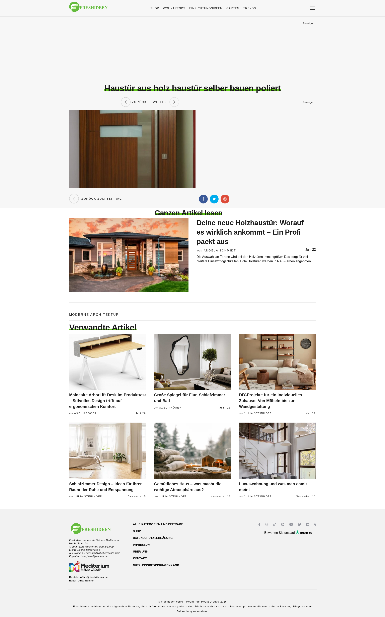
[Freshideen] (88, 8)
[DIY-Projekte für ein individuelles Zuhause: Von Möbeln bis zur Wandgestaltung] (277, 362)
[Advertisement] (192, 50)
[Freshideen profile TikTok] (275, 524)
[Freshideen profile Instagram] (267, 524)
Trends (249, 8)
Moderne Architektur (94, 314)
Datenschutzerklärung (153, 537)
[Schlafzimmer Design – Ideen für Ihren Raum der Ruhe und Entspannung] (107, 451)
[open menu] (312, 8)
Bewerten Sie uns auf (280, 532)
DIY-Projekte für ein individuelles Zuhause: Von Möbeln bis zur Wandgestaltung (270, 401)
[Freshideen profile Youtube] (291, 524)
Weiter (161, 102)
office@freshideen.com (94, 577)
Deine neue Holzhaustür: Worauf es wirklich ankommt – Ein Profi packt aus (250, 232)
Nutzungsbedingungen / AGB (156, 565)
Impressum (141, 544)
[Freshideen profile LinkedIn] (308, 524)
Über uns (140, 551)
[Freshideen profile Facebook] (259, 524)
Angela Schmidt (220, 250)
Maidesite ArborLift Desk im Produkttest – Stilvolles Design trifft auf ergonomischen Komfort (107, 401)
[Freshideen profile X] (300, 524)
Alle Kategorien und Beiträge (158, 524)
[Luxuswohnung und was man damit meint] (277, 451)
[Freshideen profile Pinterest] (283, 524)
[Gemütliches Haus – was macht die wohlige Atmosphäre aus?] (192, 451)
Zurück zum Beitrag (100, 198)
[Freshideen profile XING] (315, 524)
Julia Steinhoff (258, 413)
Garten (232, 8)
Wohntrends (174, 8)
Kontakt (140, 558)
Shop (154, 8)
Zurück (139, 102)
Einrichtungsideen (205, 8)
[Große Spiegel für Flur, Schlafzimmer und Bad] (192, 362)
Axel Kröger (85, 413)
